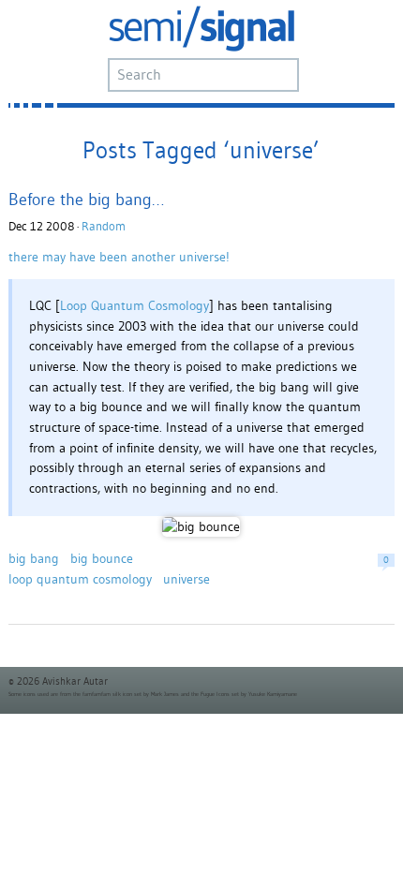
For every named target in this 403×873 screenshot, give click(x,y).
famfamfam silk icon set (112, 694)
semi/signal (201, 29)
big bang (33, 558)
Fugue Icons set (220, 694)
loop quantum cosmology (80, 578)
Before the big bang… (86, 199)
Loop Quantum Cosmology (134, 305)
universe (186, 578)
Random (104, 226)
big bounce (101, 558)
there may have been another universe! (119, 256)
